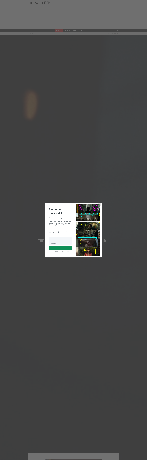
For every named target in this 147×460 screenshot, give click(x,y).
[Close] (99, 204)
